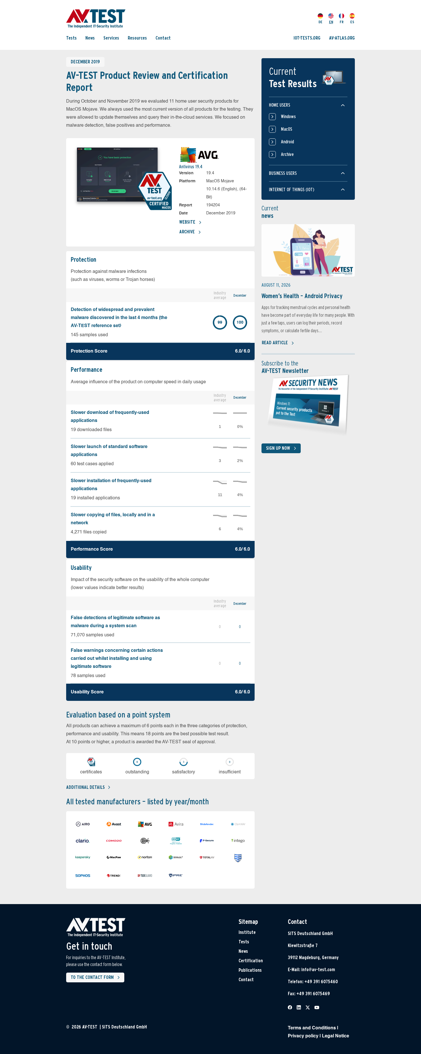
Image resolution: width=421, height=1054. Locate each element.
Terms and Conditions (312, 1028)
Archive (187, 231)
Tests (71, 38)
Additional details (85, 787)
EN (331, 22)
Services (111, 38)
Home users (279, 105)
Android (287, 141)
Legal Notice (335, 1036)
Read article (275, 342)
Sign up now (278, 448)
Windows (288, 116)
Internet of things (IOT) (291, 189)
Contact (163, 38)
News (90, 38)
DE (320, 22)
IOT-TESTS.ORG (307, 38)
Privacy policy (303, 1036)
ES (352, 22)
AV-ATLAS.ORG (342, 38)
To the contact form (92, 977)
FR (342, 22)
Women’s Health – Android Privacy (302, 296)
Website (187, 222)
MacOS (286, 129)
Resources (137, 38)
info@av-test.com (318, 969)
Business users (283, 173)
